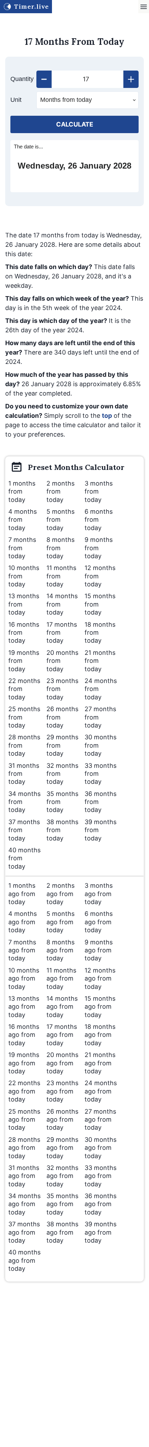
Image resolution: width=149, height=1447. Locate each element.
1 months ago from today (21, 893)
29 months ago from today (62, 1148)
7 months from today (22, 548)
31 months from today (23, 774)
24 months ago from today (101, 1091)
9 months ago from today (99, 950)
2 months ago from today (60, 893)
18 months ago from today (100, 1035)
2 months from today (60, 491)
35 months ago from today (62, 1204)
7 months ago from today (22, 950)
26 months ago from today (62, 1119)
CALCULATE (74, 124)
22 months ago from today (24, 1091)
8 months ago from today (60, 950)
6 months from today (99, 519)
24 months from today (101, 689)
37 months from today (24, 830)
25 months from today (24, 717)
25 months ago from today (24, 1119)
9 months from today (99, 548)
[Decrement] (44, 79)
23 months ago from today (62, 1091)
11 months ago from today (61, 978)
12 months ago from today (100, 978)
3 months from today (99, 491)
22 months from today (24, 689)
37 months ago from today (24, 1232)
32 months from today (62, 774)
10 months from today (23, 576)
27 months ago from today (100, 1119)
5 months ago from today (60, 922)
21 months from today (100, 661)
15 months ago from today (100, 1006)
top (107, 415)
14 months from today (62, 604)
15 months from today (100, 604)
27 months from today (100, 717)
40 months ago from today (24, 1260)
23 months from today (62, 689)
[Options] (143, 6)
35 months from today (62, 802)
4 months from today (22, 519)
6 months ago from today (99, 922)
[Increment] (131, 79)
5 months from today (60, 519)
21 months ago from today (100, 1063)
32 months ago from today (62, 1176)
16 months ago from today (23, 1035)
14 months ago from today (62, 1006)
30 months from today (100, 745)
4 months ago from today (22, 922)
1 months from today (21, 491)
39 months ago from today (100, 1232)
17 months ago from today (61, 1035)
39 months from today (100, 830)
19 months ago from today (23, 1063)
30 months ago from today (100, 1148)
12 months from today (100, 576)
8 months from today (60, 548)
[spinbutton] (87, 79)
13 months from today (23, 604)
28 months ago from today (24, 1148)
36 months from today (100, 802)
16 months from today (23, 632)
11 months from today (61, 576)
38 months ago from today (62, 1232)
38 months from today (62, 830)
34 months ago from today (24, 1204)
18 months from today (100, 632)
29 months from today (62, 745)
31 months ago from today (23, 1176)
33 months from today (100, 774)
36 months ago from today (100, 1204)
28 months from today (24, 745)
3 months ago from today (99, 893)
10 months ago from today (23, 978)
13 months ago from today (23, 1006)
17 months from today (61, 632)
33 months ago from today (100, 1176)
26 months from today (62, 717)
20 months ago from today (62, 1063)
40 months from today (24, 858)
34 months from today (24, 802)
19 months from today (23, 661)
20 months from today (62, 661)
